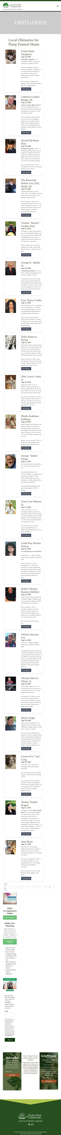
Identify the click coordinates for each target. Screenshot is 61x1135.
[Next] (53, 886)
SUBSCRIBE (12, 1075)
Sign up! (10, 1040)
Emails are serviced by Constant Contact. (9, 1035)
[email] (32, 1124)
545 (46, 886)
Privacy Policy (23, 1133)
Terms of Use (31, 1133)
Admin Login (38, 1133)
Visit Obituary (26, 89)
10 (38, 886)
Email (6, 1011)
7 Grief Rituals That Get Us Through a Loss (11, 958)
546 (50, 886)
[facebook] (29, 1124)
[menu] (58, 6)
